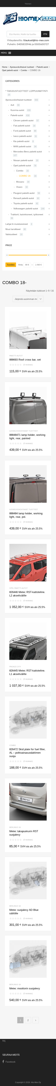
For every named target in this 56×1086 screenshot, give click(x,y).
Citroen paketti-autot (23, 120)
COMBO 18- (25, 176)
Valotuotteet (11, 234)
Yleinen (28, 4)
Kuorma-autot (17, 110)
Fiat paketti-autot (21, 125)
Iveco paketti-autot (22, 136)
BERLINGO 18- (15, 827)
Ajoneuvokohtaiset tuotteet (22, 67)
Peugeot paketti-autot (24, 193)
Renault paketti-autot (23, 198)
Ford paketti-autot (22, 131)
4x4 (12, 105)
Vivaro (19, 187)
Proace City (15, 667)
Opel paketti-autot (10, 70)
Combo (24, 70)
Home (4, 67)
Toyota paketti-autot (23, 203)
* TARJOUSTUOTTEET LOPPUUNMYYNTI (26, 91)
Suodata (10, 265)
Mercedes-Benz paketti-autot (27, 151)
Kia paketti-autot (21, 141)
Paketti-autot (42, 67)
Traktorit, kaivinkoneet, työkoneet (27, 214)
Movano (20, 182)
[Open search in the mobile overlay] (28, 34)
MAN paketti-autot (22, 146)
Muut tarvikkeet (13, 229)
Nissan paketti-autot (23, 160)
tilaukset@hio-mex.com (36, 40)
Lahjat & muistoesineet (16, 224)
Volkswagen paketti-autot (25, 208)
